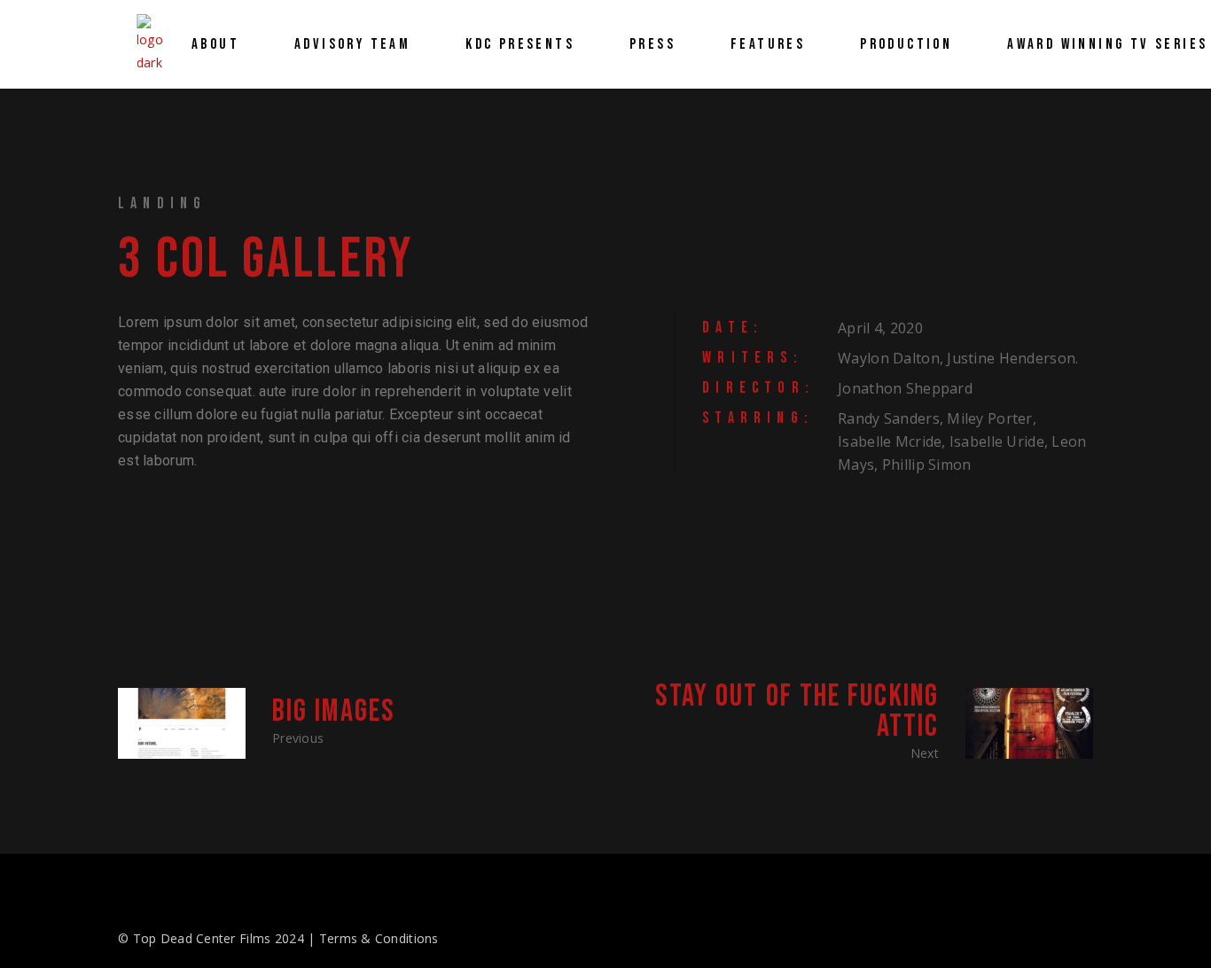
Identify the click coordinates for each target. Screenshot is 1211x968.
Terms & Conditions (379, 938)
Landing (162, 203)
